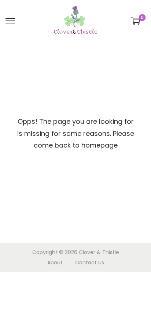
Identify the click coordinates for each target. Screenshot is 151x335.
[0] (135, 20)
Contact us (89, 262)
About (55, 262)
